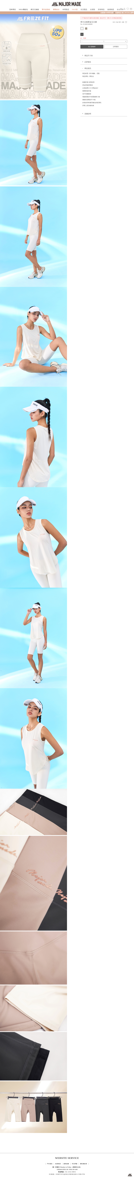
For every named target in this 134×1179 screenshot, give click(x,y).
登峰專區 (12, 9)
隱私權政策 (83, 1163)
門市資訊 (50, 1163)
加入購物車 (92, 46)
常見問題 (74, 1163)
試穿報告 (88, 62)
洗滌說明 (88, 114)
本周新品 (65, 9)
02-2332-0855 (70, 1172)
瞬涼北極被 (35, 9)
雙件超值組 (46, 9)
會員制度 (110, 9)
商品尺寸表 (89, 56)
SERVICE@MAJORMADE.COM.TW (70, 1174)
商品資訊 (88, 68)
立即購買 (116, 46)
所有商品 (101, 9)
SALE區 (75, 9)
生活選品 (84, 9)
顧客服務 (66, 1163)
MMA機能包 (23, 9)
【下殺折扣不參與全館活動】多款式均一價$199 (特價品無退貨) (101, 18)
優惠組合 (56, 9)
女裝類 (92, 9)
